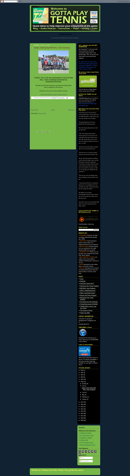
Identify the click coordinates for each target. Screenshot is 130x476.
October (84, 383)
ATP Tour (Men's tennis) (86, 442)
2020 (82, 377)
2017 (82, 402)
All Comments (85, 461)
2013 (82, 411)
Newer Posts (34, 110)
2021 (82, 375)
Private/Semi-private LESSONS (89, 304)
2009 (82, 420)
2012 (82, 413)
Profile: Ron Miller (85, 313)
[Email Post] (66, 97)
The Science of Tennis (86, 310)
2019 (82, 379)
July (83, 386)
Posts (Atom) (42, 113)
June (83, 392)
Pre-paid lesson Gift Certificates (89, 302)
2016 (82, 404)
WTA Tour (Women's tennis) (87, 445)
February (84, 397)
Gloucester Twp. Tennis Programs (89, 286)
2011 (82, 415)
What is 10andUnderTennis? (88, 290)
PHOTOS (82, 281)
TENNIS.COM (84, 440)
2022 (82, 372)
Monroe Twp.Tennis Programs (88, 295)
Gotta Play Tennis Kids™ (87, 283)
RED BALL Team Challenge (87, 288)
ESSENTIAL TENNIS (86, 438)
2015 (82, 406)
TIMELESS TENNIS (85, 433)
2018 (82, 381)
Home (53, 110)
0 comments (61, 97)
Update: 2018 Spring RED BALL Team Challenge (52, 48)
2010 (82, 418)
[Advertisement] (65, 41)
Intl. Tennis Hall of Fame (87, 435)
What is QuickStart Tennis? (87, 293)
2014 (82, 409)
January (84, 399)
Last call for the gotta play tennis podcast (65, 38)
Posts (82, 458)
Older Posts (71, 110)
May (83, 394)
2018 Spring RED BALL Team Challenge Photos (53, 94)
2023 (82, 370)
